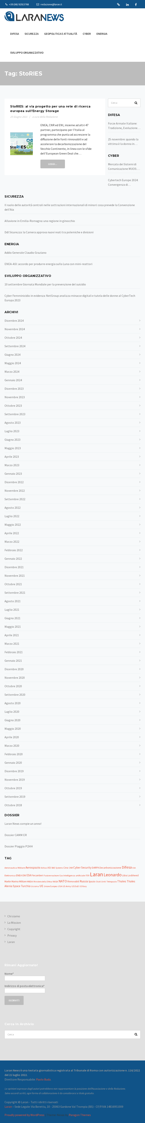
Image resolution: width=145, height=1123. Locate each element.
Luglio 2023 (12, 431)
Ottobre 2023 (13, 405)
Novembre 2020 (15, 677)
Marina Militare (19, 881)
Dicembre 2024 (14, 320)
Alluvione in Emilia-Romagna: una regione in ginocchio (40, 221)
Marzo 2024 (12, 371)
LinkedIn (127, 4)
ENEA (19, 875)
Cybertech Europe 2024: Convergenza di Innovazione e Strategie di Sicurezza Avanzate (123, 182)
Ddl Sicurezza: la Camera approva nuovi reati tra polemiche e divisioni (49, 232)
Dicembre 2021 (14, 567)
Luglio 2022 (12, 516)
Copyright (13, 929)
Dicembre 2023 (14, 388)
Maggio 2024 (13, 363)
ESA (28, 875)
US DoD (75, 886)
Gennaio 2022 (13, 558)
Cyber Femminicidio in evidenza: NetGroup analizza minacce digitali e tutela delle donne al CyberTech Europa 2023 (70, 298)
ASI (49, 867)
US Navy (83, 886)
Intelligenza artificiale (74, 875)
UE (41, 886)
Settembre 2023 (15, 414)
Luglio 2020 (12, 711)
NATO (63, 881)
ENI (24, 875)
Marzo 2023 (12, 465)
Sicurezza (32, 34)
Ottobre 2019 (13, 788)
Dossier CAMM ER (16, 835)
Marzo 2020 (12, 745)
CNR (71, 867)
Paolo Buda (43, 1079)
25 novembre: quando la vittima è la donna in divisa (123, 141)
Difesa (14, 34)
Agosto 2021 (13, 601)
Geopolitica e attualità (60, 34)
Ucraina (35, 886)
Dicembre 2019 (14, 771)
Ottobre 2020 (13, 686)
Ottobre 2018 (13, 805)
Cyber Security (82, 867)
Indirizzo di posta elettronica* (25, 986)
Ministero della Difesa (42, 881)
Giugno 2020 (12, 720)
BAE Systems (57, 867)
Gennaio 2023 (13, 473)
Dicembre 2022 (14, 482)
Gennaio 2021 (13, 660)
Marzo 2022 (12, 541)
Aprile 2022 (12, 533)
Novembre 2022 (15, 490)
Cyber (87, 34)
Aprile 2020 (12, 737)
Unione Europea (50, 886)
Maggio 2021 (13, 626)
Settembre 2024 (15, 346)
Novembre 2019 (15, 779)
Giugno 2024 (12, 354)
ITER (87, 875)
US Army (66, 886)
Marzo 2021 (12, 643)
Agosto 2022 (13, 507)
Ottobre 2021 (13, 584)
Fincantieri (37, 875)
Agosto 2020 (13, 703)
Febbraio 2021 (14, 652)
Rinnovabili (73, 881)
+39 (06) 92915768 (18, 4)
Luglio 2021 (12, 609)
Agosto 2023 (13, 422)
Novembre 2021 (15, 575)
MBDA (30, 881)
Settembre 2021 (15, 592)
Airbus (44, 867)
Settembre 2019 (15, 796)
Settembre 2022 (15, 499)
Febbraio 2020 (14, 754)
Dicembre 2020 (14, 669)
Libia (124, 875)
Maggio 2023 (13, 448)
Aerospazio (32, 867)
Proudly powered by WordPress (24, 1115)
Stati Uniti (101, 881)
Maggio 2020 (13, 728)
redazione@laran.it (51, 4)
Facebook (136, 4)
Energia (101, 34)
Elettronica (10, 875)
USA (60, 886)
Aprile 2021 (12, 635)
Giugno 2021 (12, 618)
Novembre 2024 (15, 329)
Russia (84, 881)
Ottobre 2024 (13, 337)
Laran (118, 4)
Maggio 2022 (13, 524)
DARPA (95, 867)
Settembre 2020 (15, 694)
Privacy (12, 935)
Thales (121, 881)
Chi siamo (13, 916)
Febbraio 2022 (14, 550)
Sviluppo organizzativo (26, 52)
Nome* (9, 973)
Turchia (25, 886)
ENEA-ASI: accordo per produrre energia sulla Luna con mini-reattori (48, 264)
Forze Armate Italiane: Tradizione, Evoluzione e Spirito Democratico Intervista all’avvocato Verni (124, 125)
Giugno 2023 (12, 439)
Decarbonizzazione (110, 867)
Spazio (92, 881)
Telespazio (111, 881)
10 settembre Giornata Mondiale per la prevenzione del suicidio (45, 284)
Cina (65, 867)
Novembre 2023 (15, 397)
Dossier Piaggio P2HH (19, 846)
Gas (61, 875)
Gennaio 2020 (13, 762)
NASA (55, 881)
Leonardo (113, 874)
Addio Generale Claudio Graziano (25, 252)
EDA (134, 868)
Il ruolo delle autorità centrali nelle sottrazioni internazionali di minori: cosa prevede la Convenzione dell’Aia (70, 207)
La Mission (14, 922)
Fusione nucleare (51, 875)
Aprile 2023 (12, 456)
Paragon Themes (80, 1115)
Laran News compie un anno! (23, 823)
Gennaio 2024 (13, 380)
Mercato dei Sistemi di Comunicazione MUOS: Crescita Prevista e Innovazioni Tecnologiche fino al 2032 (122, 166)
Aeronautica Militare (15, 867)
